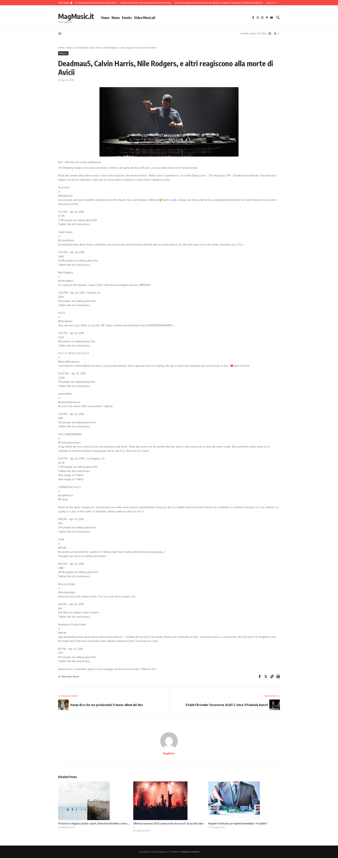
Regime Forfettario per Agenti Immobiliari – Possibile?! (237, 823)
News (116, 17)
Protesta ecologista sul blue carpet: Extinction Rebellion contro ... (93, 823)
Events (127, 17)
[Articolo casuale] (269, 33)
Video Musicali (144, 17)
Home (105, 17)
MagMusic (169, 753)
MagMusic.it (76, 16)
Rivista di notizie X (191, 851)
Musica (70, 47)
